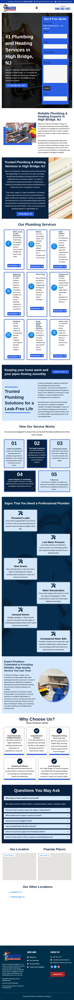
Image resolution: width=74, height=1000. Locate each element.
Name (46, 31)
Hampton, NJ (16, 892)
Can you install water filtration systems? (21, 826)
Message (47, 62)
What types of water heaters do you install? (22, 798)
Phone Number (49, 52)
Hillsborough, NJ (18, 897)
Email (46, 42)
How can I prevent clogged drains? (19, 821)
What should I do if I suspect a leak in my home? (24, 815)
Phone (45, 94)
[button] (36, 8)
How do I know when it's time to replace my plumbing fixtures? (29, 837)
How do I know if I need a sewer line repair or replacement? (28, 810)
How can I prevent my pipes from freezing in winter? (25, 832)
